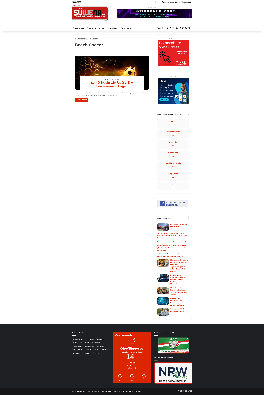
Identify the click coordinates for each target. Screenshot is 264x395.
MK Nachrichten (77, 346)
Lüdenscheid (96, 342)
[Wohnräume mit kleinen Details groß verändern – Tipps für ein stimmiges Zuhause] (163, 290)
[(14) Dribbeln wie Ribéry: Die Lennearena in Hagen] (112, 73)
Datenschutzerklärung (171, 2)
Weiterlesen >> (82, 99)
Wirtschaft (97, 353)
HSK (81, 342)
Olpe (74, 349)
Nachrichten (100, 346)
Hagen (75, 342)
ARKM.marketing (152, 7)
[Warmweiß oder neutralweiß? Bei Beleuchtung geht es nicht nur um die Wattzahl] (163, 301)
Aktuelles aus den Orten (79, 339)
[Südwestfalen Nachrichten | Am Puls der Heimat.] (90, 13)
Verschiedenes (126, 28)
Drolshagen (100, 339)
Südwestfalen (104, 349)
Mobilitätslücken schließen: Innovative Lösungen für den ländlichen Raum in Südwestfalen (178, 279)
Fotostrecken (91, 28)
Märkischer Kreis (89, 346)
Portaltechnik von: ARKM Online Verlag (112, 391)
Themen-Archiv (78, 28)
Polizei (80, 349)
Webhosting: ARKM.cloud (133, 391)
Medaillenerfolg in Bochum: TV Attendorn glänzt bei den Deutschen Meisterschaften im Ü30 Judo (172, 248)
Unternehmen (77, 353)
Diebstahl (91, 339)
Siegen (96, 349)
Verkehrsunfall (87, 353)
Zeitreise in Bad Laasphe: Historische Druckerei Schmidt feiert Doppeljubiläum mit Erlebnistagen (172, 236)
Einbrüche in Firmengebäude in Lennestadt (172, 242)
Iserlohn (87, 342)
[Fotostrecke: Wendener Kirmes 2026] (163, 227)
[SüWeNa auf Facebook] (172, 206)
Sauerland (88, 349)
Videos (101, 28)
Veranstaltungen (112, 28)
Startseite (81, 39)
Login (157, 2)
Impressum (186, 2)
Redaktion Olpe (111, 79)
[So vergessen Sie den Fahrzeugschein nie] (163, 312)
